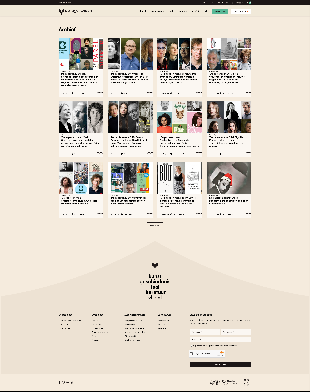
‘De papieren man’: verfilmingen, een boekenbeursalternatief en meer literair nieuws (128, 200)
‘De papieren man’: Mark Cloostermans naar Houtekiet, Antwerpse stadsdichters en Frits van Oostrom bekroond (80, 141)
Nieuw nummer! (65, 3)
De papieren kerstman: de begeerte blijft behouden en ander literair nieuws (228, 200)
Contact (220, 3)
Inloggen (239, 3)
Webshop (230, 3)
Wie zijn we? (97, 324)
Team (100, 332)
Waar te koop (163, 320)
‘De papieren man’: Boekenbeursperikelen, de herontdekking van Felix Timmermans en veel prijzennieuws (180, 141)
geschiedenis (155, 281)
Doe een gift (240, 11)
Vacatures (96, 340)
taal (155, 286)
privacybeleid (233, 346)
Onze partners (65, 328)
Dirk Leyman (65, 93)
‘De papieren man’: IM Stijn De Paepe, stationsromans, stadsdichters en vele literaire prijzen (226, 141)
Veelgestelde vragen (133, 320)
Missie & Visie (97, 328)
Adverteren (162, 328)
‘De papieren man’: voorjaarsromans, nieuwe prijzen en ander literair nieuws (79, 200)
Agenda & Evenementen (134, 328)
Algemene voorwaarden (134, 332)
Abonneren (220, 11)
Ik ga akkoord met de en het (215, 346)
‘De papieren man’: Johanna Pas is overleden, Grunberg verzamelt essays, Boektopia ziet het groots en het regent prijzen (179, 78)
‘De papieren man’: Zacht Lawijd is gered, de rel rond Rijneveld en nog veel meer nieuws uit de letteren (179, 202)
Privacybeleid (130, 336)
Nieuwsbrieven (130, 324)
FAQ (212, 3)
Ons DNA (96, 320)
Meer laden (155, 225)
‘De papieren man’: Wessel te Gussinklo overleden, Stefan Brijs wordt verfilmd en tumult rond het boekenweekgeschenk (129, 78)
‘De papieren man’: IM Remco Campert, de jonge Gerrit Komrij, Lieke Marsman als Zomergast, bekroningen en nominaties (128, 141)
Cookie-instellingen (132, 340)
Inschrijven (220, 364)
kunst (155, 276)
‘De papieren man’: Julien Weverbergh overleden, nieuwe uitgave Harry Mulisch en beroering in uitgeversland (227, 78)
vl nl (155, 297)
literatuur (155, 292)
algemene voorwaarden (216, 346)
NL (204, 3)
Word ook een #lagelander (70, 320)
